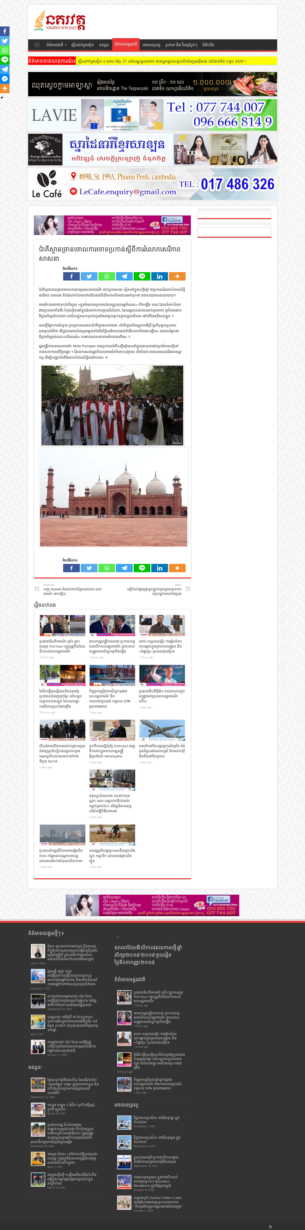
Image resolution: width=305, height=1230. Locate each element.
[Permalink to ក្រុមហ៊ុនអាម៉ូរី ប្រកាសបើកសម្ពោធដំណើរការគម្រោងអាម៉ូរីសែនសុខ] (124, 1162)
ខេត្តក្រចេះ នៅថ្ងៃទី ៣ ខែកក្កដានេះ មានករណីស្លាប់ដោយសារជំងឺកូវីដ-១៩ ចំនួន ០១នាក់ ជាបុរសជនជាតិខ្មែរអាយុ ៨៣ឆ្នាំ (72, 1023)
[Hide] (2, 98)
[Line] (142, 276)
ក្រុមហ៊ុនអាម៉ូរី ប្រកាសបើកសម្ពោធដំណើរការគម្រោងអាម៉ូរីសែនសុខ (156, 1159)
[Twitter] (89, 276)
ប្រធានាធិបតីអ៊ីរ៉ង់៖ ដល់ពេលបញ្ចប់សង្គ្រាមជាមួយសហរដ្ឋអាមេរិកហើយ (162, 696)
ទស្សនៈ (104, 45)
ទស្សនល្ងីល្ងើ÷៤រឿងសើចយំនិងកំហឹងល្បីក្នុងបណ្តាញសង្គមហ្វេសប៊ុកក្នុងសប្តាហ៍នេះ (72, 1179)
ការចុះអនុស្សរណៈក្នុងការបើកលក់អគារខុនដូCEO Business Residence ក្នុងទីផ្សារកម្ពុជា (156, 1181)
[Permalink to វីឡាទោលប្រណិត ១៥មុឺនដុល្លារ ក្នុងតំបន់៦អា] (124, 1142)
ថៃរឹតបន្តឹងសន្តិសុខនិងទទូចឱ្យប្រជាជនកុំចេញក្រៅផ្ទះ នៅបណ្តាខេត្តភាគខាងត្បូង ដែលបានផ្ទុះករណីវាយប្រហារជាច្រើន (159, 1061)
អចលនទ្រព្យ (151, 45)
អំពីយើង (208, 45)
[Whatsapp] (106, 276)
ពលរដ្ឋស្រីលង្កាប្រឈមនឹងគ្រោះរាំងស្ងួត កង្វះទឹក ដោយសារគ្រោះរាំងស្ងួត (112, 855)
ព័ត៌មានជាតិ (54, 45)
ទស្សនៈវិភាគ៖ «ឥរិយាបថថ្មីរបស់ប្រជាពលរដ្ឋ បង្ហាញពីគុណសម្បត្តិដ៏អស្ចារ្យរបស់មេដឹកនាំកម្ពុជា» (72, 1158)
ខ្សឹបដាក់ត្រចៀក (82, 45)
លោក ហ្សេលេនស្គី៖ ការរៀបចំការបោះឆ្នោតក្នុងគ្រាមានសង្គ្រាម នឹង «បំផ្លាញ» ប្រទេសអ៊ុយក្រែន (160, 646)
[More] (177, 276)
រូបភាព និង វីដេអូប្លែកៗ (181, 45)
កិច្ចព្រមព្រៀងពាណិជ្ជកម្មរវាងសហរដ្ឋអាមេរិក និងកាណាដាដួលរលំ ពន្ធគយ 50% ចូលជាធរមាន (158, 1083)
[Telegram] (124, 276)
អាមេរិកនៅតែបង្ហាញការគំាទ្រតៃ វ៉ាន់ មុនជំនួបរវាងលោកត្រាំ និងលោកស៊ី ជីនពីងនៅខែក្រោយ (162, 751)
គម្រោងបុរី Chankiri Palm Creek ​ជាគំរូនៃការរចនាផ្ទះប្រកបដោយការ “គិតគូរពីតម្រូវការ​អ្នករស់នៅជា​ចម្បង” (158, 1202)
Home (37, 45)
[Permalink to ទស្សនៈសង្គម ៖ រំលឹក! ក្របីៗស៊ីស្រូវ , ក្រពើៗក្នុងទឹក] (38, 1109)
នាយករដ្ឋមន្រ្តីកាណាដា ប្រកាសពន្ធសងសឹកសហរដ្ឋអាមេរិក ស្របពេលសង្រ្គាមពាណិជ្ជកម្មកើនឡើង (112, 646)
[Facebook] (71, 276)
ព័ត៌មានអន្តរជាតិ (126, 44)
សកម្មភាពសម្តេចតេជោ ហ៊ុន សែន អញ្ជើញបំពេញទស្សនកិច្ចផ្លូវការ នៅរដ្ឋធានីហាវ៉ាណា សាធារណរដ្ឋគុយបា (72, 1000)
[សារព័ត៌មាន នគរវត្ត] (60, 27)
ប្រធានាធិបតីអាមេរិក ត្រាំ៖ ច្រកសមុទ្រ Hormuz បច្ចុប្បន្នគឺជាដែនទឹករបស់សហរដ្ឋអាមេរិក (62, 646)
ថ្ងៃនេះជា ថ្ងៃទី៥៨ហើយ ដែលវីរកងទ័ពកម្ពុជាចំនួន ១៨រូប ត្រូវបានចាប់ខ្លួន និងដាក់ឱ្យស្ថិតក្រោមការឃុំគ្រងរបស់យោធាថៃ (73, 1086)
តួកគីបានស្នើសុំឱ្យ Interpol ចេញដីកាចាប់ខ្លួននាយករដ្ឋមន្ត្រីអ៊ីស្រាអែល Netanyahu (112, 751)
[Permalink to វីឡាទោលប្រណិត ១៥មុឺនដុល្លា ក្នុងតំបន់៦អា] (124, 1122)
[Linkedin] (159, 276)
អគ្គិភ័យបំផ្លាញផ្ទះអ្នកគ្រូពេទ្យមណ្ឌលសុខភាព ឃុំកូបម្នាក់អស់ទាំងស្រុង (154, 589)
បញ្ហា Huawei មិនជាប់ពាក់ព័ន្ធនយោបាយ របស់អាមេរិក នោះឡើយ (72, 589)
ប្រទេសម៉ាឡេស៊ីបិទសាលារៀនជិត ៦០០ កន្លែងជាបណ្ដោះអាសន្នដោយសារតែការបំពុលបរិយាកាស (61, 855)
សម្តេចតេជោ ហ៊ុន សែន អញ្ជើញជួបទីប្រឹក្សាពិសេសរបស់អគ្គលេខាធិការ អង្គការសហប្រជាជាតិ (71, 1046)
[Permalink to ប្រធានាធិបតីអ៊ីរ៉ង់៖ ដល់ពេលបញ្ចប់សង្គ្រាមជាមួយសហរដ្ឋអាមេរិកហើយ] (162, 675)
